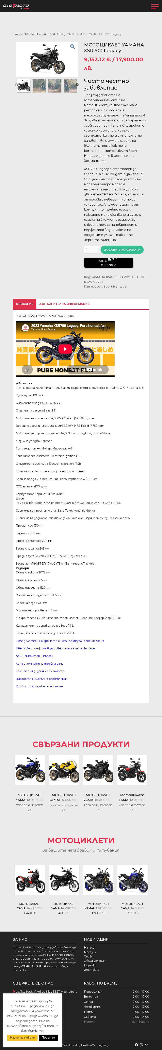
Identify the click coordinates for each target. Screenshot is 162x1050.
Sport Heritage (57, 34)
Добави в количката (122, 250)
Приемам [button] (48, 1037)
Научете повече (22, 1037)
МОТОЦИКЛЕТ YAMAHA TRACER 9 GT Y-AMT (132, 908)
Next (77, 85)
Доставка (91, 969)
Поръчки (90, 965)
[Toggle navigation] (155, 6)
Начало (18, 34)
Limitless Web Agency (95, 1045)
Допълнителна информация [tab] (64, 304)
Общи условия (94, 961)
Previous (16, 85)
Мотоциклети (35, 34)
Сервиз (89, 956)
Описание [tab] (24, 304)
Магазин (90, 952)
